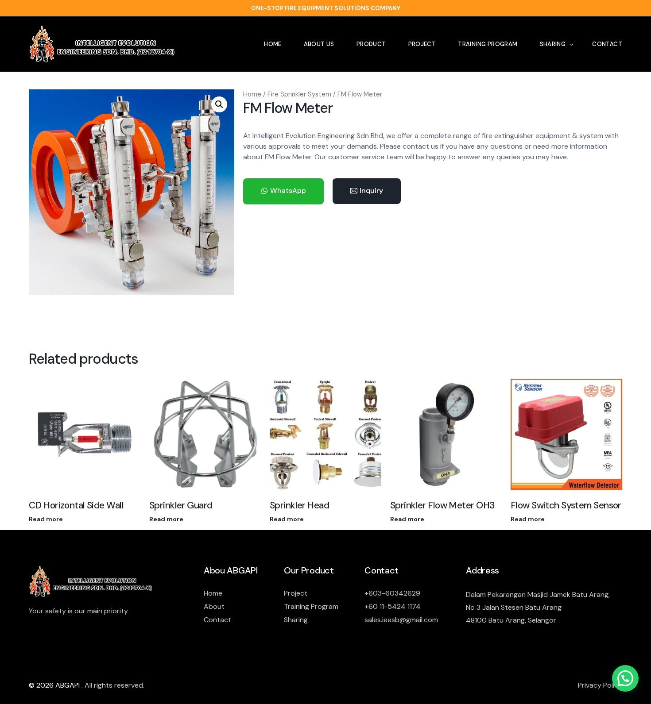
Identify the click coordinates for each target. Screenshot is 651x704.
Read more (46, 519)
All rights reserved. (114, 685)
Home (252, 94)
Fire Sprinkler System (299, 94)
